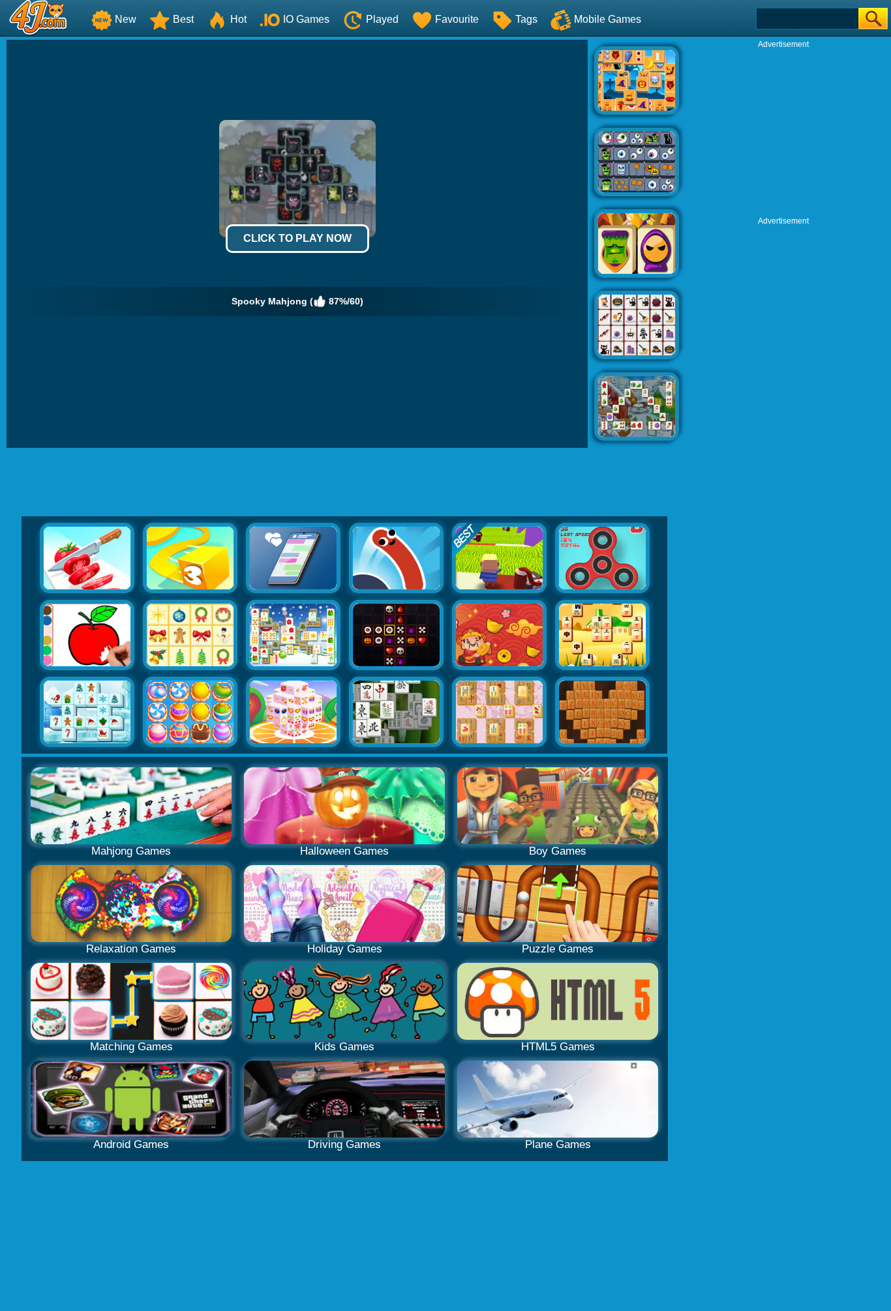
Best (183, 19)
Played (382, 19)
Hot (238, 19)
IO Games (306, 19)
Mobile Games (607, 19)
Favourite (457, 19)
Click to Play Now (297, 238)
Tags (526, 19)
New (125, 19)
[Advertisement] (783, 131)
